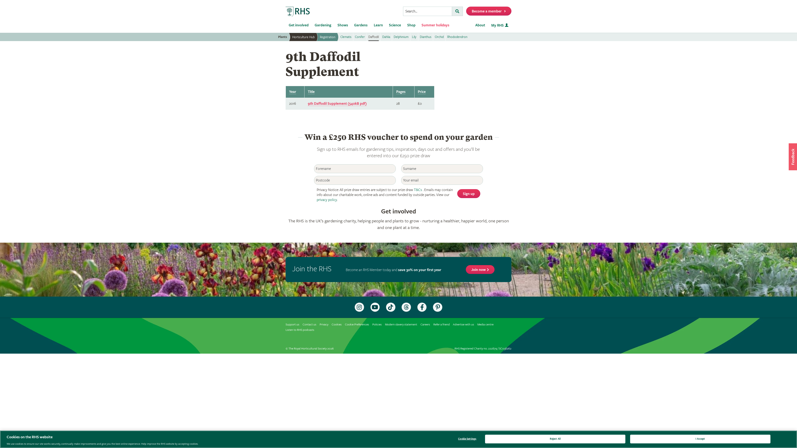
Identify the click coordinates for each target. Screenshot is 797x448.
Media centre (485, 324)
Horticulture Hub (303, 37)
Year (292, 92)
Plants (282, 37)
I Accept (700, 438)
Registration (327, 37)
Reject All (555, 438)
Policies (377, 324)
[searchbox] (427, 11)
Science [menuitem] (395, 25)
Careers (425, 324)
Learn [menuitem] (378, 25)
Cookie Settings (467, 438)
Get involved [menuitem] (299, 25)
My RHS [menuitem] (497, 25)
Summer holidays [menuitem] (435, 25)
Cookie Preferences (357, 324)
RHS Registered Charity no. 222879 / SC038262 (483, 348)
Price (422, 92)
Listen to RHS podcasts (300, 330)
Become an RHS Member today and (393, 270)
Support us (292, 324)
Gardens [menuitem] (361, 25)
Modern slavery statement (401, 324)
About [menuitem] (480, 25)
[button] (793, 156)
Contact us (309, 324)
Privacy (324, 324)
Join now (478, 270)
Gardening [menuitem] (323, 25)
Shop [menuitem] (411, 25)
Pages (401, 92)
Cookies (337, 324)
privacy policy (327, 200)
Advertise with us (463, 324)
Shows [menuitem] (342, 25)
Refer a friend (441, 324)
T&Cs (418, 190)
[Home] (298, 12)
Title (311, 92)
